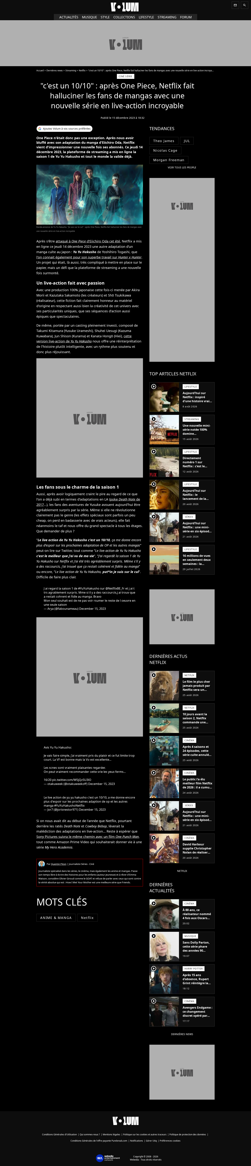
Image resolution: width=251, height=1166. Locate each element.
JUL (187, 141)
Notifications (136, 1140)
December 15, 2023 (92, 609)
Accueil (40, 70)
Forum (186, 17)
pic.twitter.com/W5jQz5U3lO (71, 780)
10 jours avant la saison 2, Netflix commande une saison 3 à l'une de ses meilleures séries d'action (198, 724)
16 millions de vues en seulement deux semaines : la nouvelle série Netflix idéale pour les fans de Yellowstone (197, 568)
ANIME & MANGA (56, 917)
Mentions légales (111, 1134)
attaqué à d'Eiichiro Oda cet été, (88, 241)
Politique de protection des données (187, 1134)
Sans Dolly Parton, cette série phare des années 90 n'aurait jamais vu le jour (196, 950)
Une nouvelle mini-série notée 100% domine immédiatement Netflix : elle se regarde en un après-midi (196, 438)
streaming (167, 17)
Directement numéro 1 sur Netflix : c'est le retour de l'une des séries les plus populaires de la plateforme (196, 470)
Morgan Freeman (168, 160)
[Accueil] (125, 7)
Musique (89, 17)
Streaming (70, 70)
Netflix (82, 70)
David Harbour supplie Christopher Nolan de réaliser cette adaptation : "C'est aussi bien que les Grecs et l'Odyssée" (197, 856)
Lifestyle (146, 17)
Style (105, 17)
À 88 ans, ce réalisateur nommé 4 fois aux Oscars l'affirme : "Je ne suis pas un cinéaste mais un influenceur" (197, 922)
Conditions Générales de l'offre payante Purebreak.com (99, 1140)
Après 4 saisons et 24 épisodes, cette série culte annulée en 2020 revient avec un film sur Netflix (197, 755)
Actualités (68, 17)
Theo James (164, 141)
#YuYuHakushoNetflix (69, 805)
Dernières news (54, 70)
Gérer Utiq (151, 1140)
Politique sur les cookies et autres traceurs (144, 1134)
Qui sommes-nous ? (90, 1134)
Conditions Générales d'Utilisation (59, 1134)
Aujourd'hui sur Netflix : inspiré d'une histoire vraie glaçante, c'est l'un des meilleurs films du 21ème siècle (197, 403)
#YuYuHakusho (88, 588)
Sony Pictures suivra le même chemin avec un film (87, 836)
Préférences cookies (170, 1140)
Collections (124, 17)
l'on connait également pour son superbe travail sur (88, 257)
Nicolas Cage (165, 150)
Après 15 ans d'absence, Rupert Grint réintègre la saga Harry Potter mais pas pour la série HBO (196, 985)
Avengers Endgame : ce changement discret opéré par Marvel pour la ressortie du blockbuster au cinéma (197, 1020)
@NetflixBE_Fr (115, 588)
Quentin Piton (58, 864)
